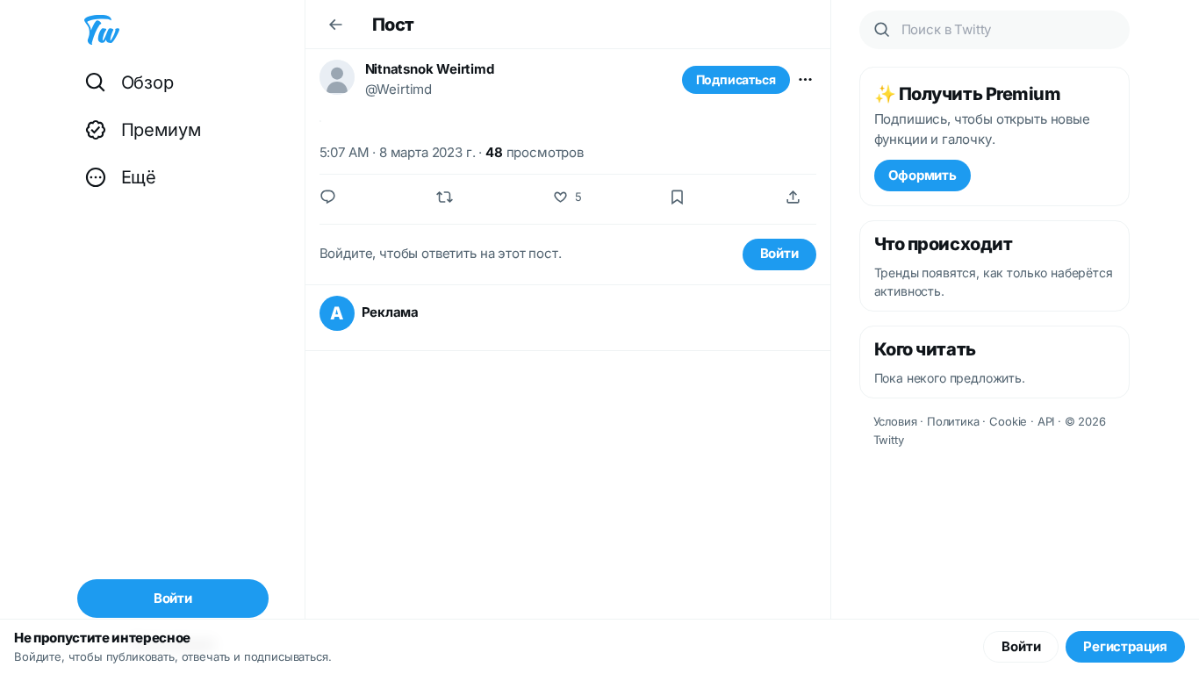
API (1046, 421)
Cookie (1008, 421)
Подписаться (736, 79)
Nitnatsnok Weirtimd (429, 69)
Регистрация (1125, 646)
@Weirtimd (399, 89)
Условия (895, 421)
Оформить (922, 175)
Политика (953, 421)
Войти (779, 253)
